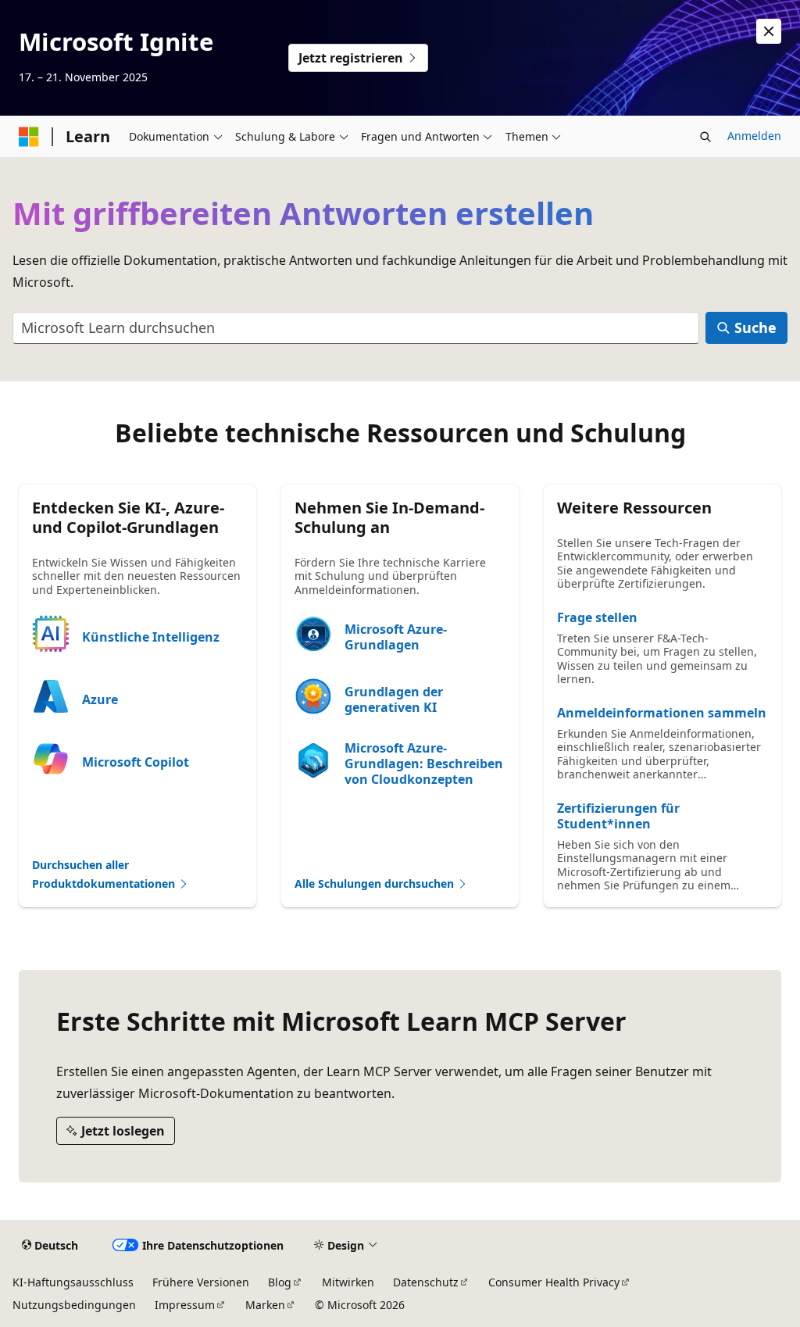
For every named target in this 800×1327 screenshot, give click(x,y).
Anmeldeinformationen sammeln (661, 713)
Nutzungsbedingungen (74, 1304)
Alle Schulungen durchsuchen (376, 883)
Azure (100, 699)
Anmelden (754, 135)
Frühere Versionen (200, 1282)
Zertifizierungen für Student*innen (618, 816)
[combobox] (355, 328)
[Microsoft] (29, 137)
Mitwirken (348, 1282)
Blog (279, 1282)
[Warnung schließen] (768, 31)
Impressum (185, 1304)
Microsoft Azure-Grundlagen (396, 637)
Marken (265, 1304)
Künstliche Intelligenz (151, 637)
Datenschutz (426, 1282)
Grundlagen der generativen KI (394, 699)
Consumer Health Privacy (554, 1282)
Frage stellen (597, 617)
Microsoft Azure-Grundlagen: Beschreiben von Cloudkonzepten (424, 763)
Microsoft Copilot (135, 762)
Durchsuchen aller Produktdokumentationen (105, 874)
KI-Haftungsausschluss (73, 1282)
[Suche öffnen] (705, 137)
